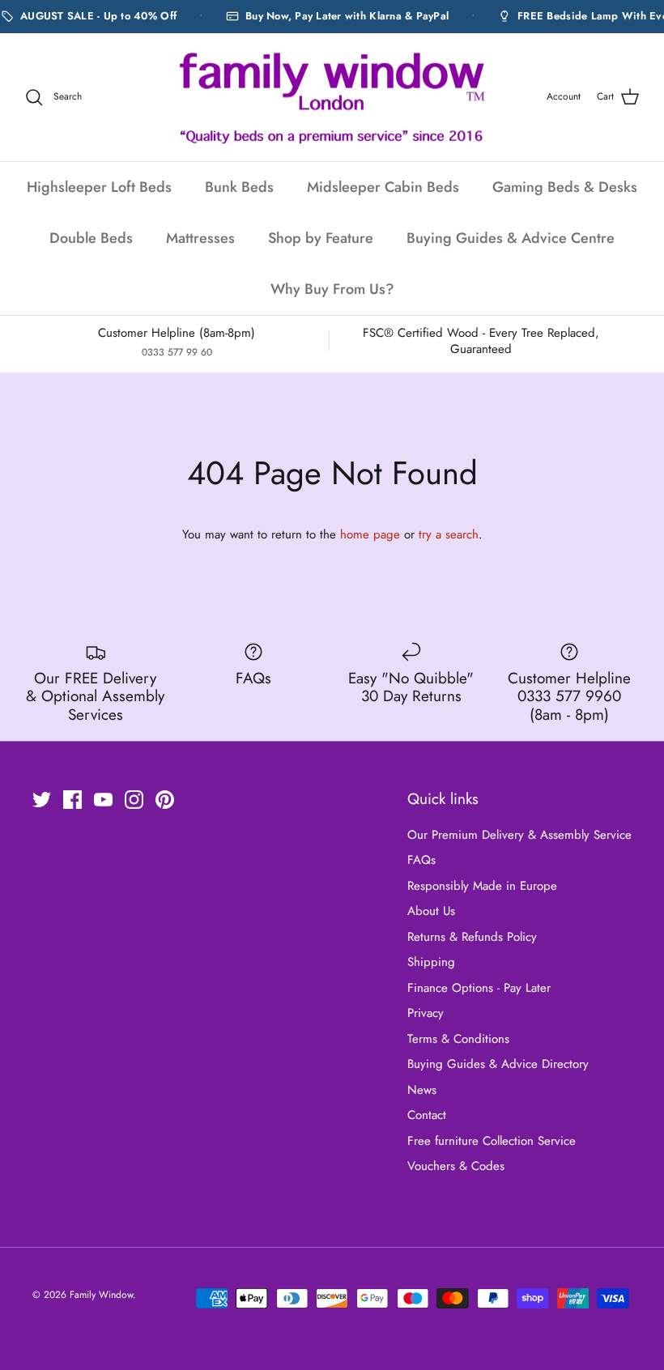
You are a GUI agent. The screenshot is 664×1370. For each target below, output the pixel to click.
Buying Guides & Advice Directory (498, 1064)
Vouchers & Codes (455, 1166)
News (421, 1090)
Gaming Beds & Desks (564, 187)
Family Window (101, 1294)
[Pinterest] (164, 799)
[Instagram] (134, 799)
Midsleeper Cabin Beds (383, 187)
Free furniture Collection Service (491, 1141)
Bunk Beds (239, 187)
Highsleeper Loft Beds (99, 187)
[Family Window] (332, 97)
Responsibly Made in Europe (482, 886)
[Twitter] (41, 799)
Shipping (431, 962)
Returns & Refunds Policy (472, 937)
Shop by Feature (320, 238)
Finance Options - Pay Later (479, 988)
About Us (431, 911)
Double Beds (91, 238)
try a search (449, 534)
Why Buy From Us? (332, 289)
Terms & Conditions (458, 1039)
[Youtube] (103, 799)
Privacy (425, 1013)
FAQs (421, 860)
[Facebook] (72, 799)
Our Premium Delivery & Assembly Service (519, 835)
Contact (426, 1115)
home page (370, 534)
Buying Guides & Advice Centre (510, 238)
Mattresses (200, 238)
